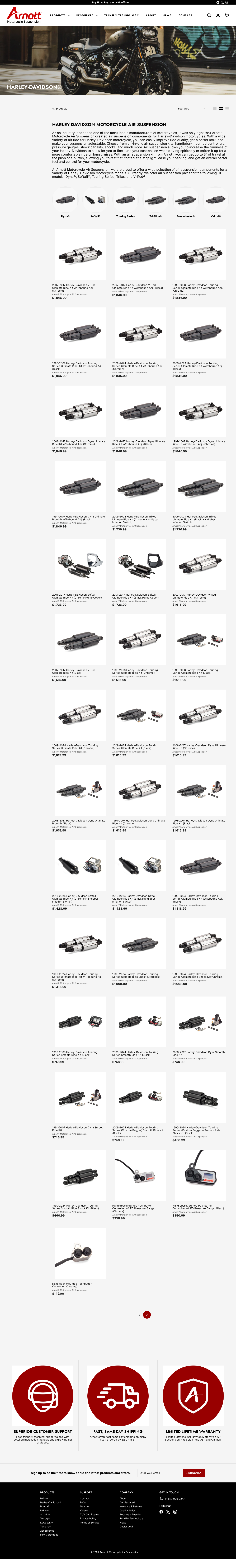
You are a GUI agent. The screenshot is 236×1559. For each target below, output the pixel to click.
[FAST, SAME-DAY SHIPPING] (117, 1396)
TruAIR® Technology (121, 15)
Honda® (44, 1506)
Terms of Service (89, 1522)
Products (58, 15)
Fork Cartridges (49, 1534)
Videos (84, 1510)
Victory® (45, 1518)
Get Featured (127, 1502)
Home (10, 80)
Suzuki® (45, 1514)
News (167, 15)
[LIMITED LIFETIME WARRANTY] (193, 1396)
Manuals (84, 1506)
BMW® (44, 1498)
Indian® (44, 1510)
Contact (185, 15)
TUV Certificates (89, 1514)
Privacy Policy (88, 1518)
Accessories (47, 1530)
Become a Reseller (130, 1514)
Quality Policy (127, 1510)
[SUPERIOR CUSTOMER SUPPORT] (42, 1396)
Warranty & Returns (131, 1506)
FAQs (83, 1502)
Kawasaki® (46, 1522)
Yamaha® (45, 1526)
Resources (85, 15)
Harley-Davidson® (50, 1502)
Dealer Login (127, 1526)
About (151, 15)
